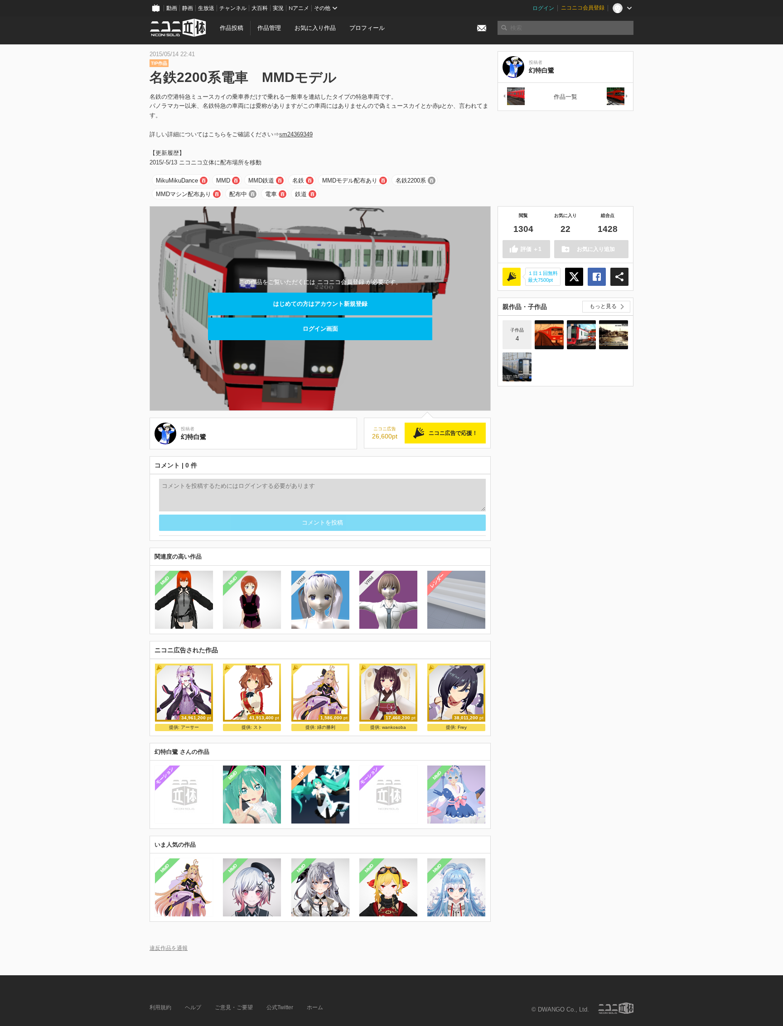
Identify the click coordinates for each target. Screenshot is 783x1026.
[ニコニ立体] (615, 1008)
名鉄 (298, 180)
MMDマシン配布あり (183, 194)
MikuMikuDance (177, 180)
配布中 (238, 194)
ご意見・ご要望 (234, 1007)
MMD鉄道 (261, 180)
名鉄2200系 (411, 180)
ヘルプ (193, 1007)
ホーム (315, 1007)
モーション (164, 775)
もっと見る (603, 306)
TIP (301, 775)
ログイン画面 (320, 328)
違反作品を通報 (169, 948)
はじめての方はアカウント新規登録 (320, 303)
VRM (300, 580)
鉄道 (301, 194)
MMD (223, 180)
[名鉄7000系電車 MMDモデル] (617, 96)
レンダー (437, 580)
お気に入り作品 (315, 27)
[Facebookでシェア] (597, 277)
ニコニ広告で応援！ (453, 433)
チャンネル (232, 8)
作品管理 (269, 27)
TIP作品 (159, 63)
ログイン (543, 8)
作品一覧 (565, 96)
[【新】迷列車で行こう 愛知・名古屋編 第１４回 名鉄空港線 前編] (517, 366)
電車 (271, 194)
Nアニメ (299, 8)
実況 (278, 8)
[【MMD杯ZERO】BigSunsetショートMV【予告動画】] (581, 334)
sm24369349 (296, 134)
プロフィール (367, 27)
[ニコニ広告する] (512, 277)
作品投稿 (231, 27)
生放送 (206, 8)
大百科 (259, 8)
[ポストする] (574, 277)
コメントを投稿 (322, 522)
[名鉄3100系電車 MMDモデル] (513, 96)
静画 (187, 8)
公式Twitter (279, 1007)
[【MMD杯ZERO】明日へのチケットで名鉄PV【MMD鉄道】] (549, 334)
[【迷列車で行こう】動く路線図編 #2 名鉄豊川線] (613, 334)
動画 (171, 8)
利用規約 (160, 1007)
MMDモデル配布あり (349, 180)
